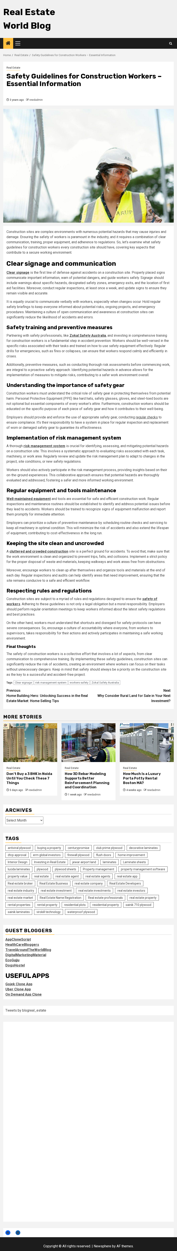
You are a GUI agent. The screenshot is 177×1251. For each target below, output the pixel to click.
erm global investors (47, 855)
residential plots (75, 905)
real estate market (20, 897)
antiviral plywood (19, 848)
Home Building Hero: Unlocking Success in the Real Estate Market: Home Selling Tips (47, 695)
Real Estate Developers (125, 883)
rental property (47, 905)
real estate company (89, 883)
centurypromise (78, 848)
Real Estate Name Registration (60, 897)
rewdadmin (36, 99)
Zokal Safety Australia (105, 682)
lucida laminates (19, 869)
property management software (143, 869)
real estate (41, 876)
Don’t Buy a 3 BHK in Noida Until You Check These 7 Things (29, 778)
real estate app (127, 876)
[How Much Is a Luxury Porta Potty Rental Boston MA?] (147, 742)
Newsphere (102, 1246)
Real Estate (13, 67)
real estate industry (21, 890)
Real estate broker (20, 883)
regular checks (147, 417)
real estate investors (131, 890)
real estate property (143, 897)
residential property (105, 905)
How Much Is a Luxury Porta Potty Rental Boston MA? (142, 778)
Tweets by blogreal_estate (25, 1010)
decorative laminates (143, 848)
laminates (109, 862)
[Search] (170, 43)
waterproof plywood (81, 912)
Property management (98, 869)
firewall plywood (78, 855)
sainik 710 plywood (138, 905)
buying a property (49, 848)
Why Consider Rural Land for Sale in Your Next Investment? (134, 695)
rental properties (19, 905)
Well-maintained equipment (28, 499)
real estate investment (56, 890)
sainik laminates (19, 912)
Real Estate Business (54, 883)
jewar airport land (84, 862)
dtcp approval (17, 855)
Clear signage (23, 682)
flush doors (103, 855)
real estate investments (94, 890)
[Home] (8, 44)
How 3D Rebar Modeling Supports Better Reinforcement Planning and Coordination (87, 780)
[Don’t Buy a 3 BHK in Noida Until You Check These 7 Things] (30, 742)
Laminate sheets (134, 862)
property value (17, 876)
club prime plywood (109, 848)
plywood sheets (65, 869)
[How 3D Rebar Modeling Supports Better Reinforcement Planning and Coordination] (88, 742)
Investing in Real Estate (50, 862)
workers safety (79, 682)
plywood (42, 869)
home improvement (131, 855)
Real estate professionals (105, 897)
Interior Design (17, 862)
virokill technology (48, 912)
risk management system (50, 682)
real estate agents (97, 876)
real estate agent (67, 876)
